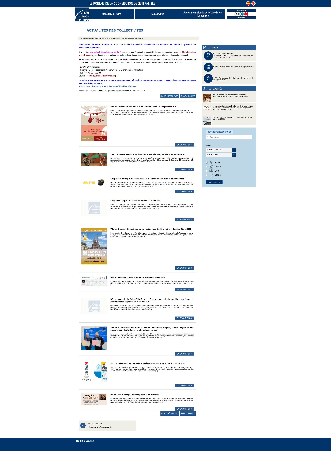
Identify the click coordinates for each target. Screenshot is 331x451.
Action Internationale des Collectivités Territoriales (203, 14)
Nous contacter (242, 10)
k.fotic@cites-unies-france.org (102, 76)
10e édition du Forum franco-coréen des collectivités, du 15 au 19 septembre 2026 (230, 55)
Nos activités (157, 14)
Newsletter (241, 18)
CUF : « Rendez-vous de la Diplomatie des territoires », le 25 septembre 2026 (230, 78)
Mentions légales (85, 441)
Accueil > (83, 38)
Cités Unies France (111, 14)
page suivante (188, 96)
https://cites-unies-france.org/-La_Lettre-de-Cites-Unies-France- (107, 86)
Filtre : (208, 146)
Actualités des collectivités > (133, 38)
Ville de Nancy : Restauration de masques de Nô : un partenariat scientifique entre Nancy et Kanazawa (231, 95)
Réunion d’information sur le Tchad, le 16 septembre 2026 (230, 66)
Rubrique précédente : (99, 425)
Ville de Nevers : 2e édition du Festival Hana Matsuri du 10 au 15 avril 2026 (233, 118)
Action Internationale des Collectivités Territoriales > (104, 38)
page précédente (169, 96)
